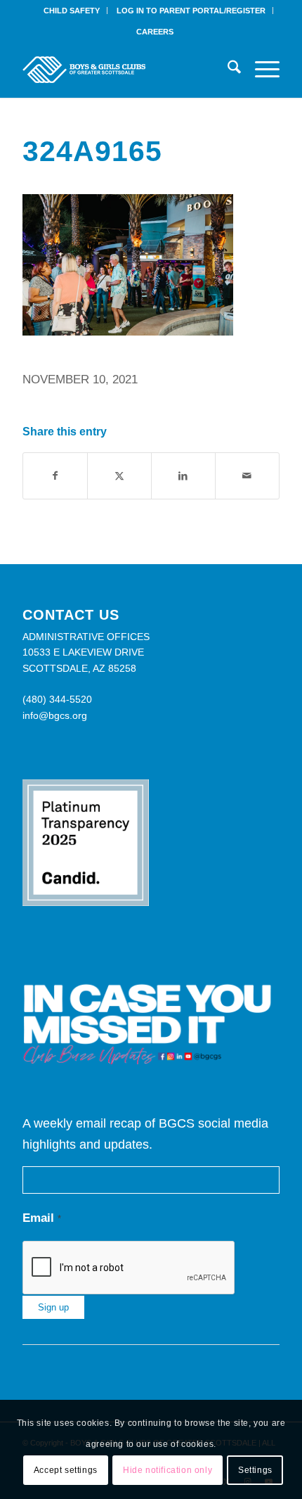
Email (41, 1218)
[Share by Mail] (247, 476)
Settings (255, 1470)
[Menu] (260, 70)
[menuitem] (72, 10)
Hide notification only (167, 1470)
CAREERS (154, 31)
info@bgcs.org (54, 715)
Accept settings (66, 1470)
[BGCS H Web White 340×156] (125, 70)
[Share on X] (119, 476)
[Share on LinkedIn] (183, 476)
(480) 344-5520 (57, 699)
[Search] (227, 70)
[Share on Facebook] (55, 476)
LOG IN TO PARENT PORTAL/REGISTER (191, 10)
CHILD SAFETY (72, 10)
